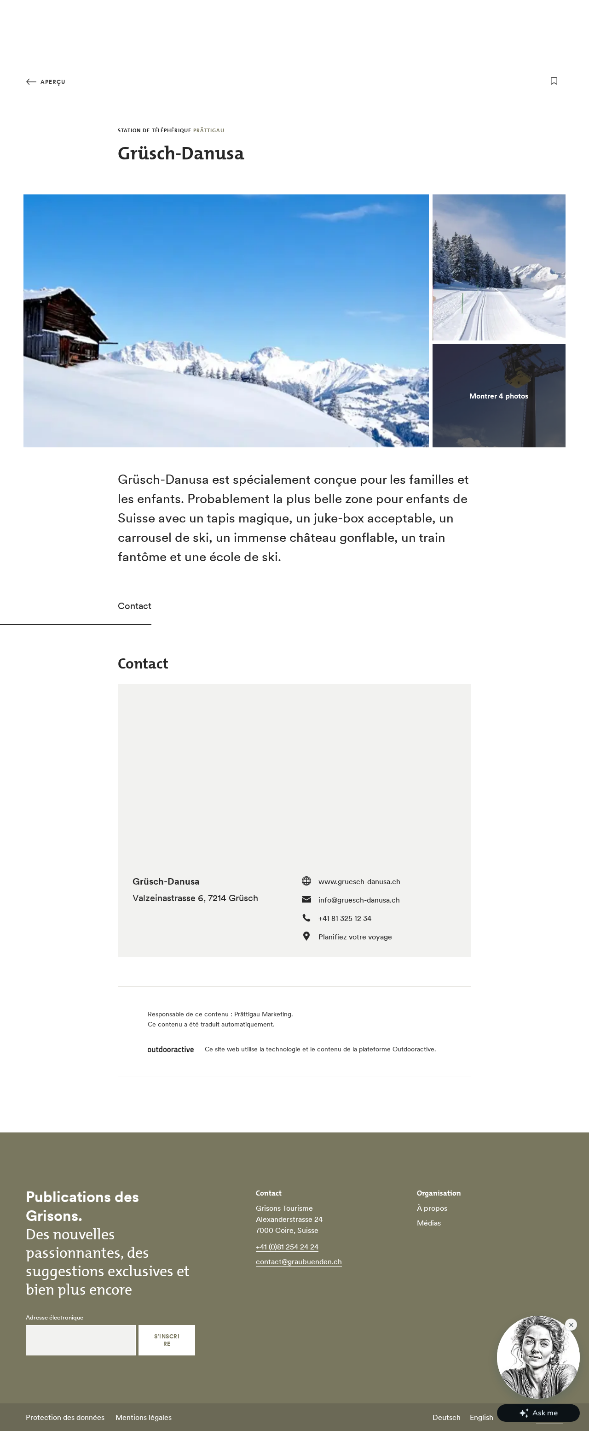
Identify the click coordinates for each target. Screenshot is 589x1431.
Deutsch (447, 1417)
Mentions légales (143, 1417)
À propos (432, 1208)
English (481, 1417)
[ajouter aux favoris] (554, 81)
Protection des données (65, 1417)
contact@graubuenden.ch (299, 1261)
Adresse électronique (54, 1317)
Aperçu (52, 81)
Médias (429, 1222)
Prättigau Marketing (262, 1014)
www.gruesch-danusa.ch (359, 881)
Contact (134, 606)
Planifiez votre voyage (355, 936)
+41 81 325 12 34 (344, 918)
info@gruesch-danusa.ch (359, 899)
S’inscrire (166, 1340)
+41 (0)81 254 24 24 (287, 1246)
